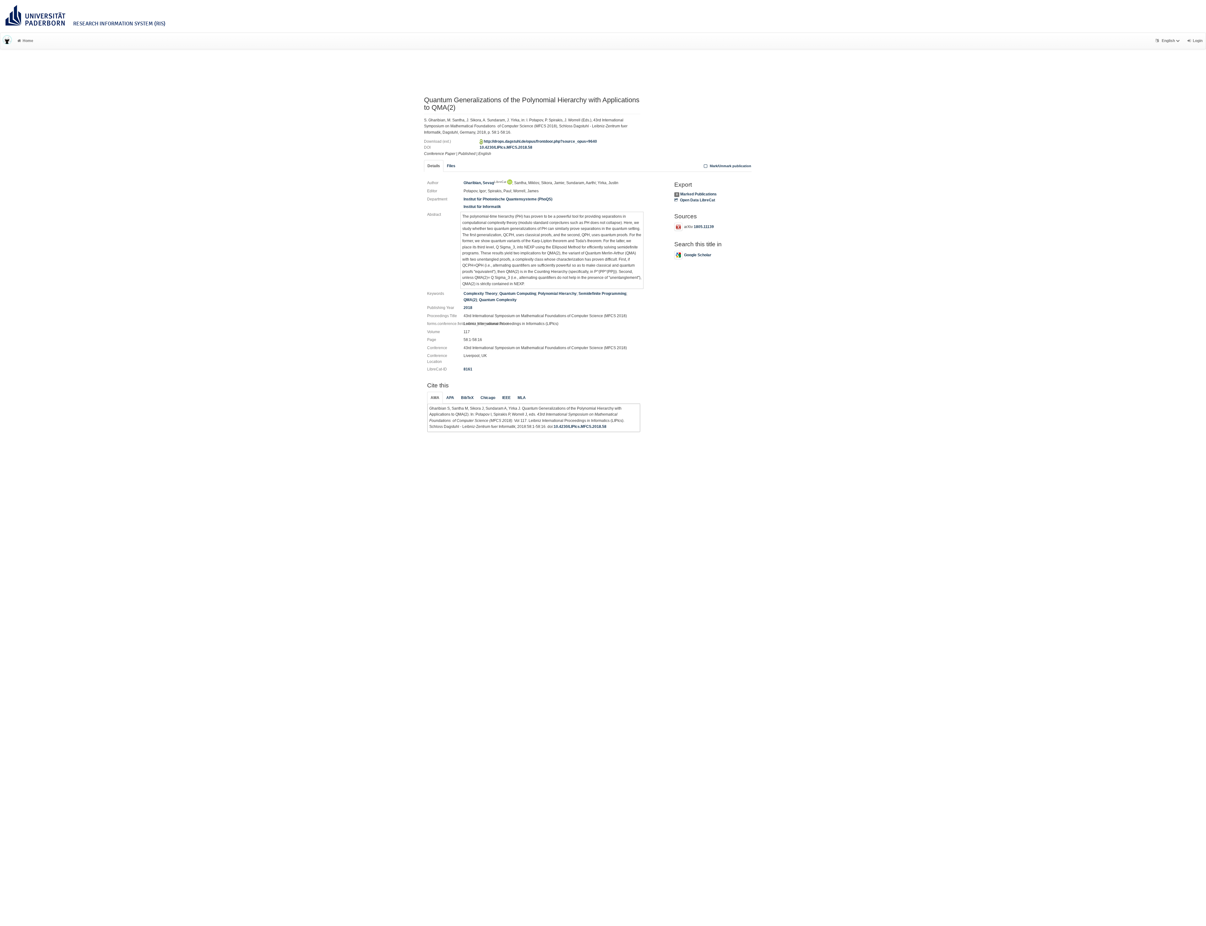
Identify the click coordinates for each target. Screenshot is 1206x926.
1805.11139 (704, 227)
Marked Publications (698, 194)
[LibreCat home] (7, 41)
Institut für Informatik (482, 207)
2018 (468, 308)
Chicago (488, 398)
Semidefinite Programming (602, 293)
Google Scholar (697, 255)
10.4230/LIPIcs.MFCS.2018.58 (506, 147)
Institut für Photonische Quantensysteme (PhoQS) (508, 199)
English (1168, 41)
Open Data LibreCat (697, 200)
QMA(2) (470, 300)
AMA (435, 398)
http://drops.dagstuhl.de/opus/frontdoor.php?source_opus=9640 (540, 141)
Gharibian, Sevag (485, 183)
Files (451, 166)
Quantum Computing (517, 293)
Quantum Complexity (498, 300)
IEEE (506, 398)
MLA (522, 398)
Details (433, 166)
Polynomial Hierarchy (557, 293)
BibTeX (467, 398)
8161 (468, 369)
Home (28, 41)
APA (450, 398)
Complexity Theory (480, 293)
